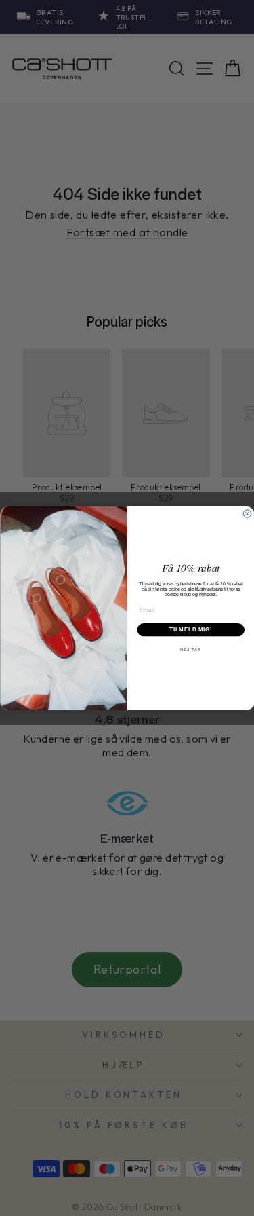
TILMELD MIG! (190, 629)
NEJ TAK (190, 649)
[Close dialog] (247, 513)
